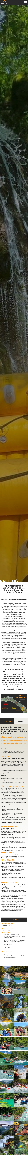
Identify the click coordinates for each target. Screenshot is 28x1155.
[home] (4, 2)
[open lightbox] (7, 973)
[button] (25, 2)
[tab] (7, 721)
